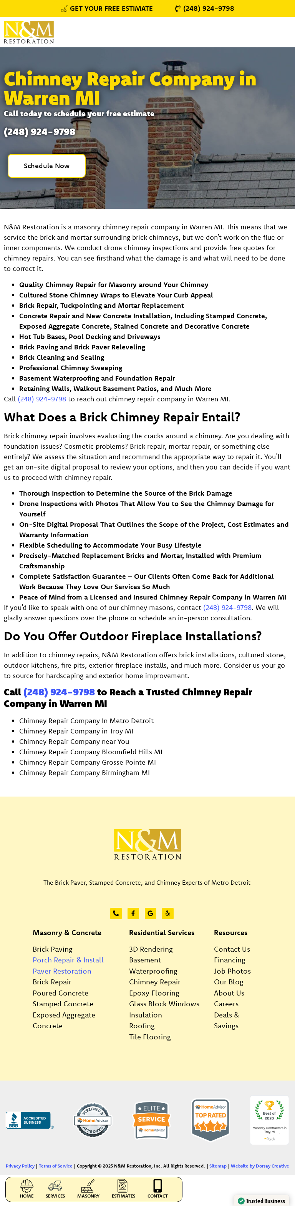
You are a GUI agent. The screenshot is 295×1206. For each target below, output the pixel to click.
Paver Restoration (62, 970)
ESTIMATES (123, 1196)
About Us (229, 992)
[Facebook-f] (133, 913)
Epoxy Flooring (154, 992)
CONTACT (158, 1196)
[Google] (150, 913)
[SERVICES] (55, 1186)
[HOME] (26, 1186)
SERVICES (55, 1196)
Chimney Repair (155, 981)
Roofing (142, 1025)
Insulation (145, 1014)
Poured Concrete (60, 992)
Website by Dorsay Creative (260, 1166)
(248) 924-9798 (42, 398)
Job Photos (232, 970)
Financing (229, 959)
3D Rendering (151, 949)
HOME (26, 1196)
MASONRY (88, 1196)
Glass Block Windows (164, 1003)
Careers (226, 1003)
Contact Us (232, 949)
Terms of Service (56, 1166)
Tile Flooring (150, 1036)
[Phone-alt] (116, 913)
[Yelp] (168, 913)
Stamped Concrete (63, 1003)
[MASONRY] (88, 1186)
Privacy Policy (20, 1166)
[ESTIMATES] (123, 1186)
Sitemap (218, 1166)
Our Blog (229, 981)
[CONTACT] (157, 1186)
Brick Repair (52, 981)
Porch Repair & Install (68, 959)
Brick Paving (53, 949)
